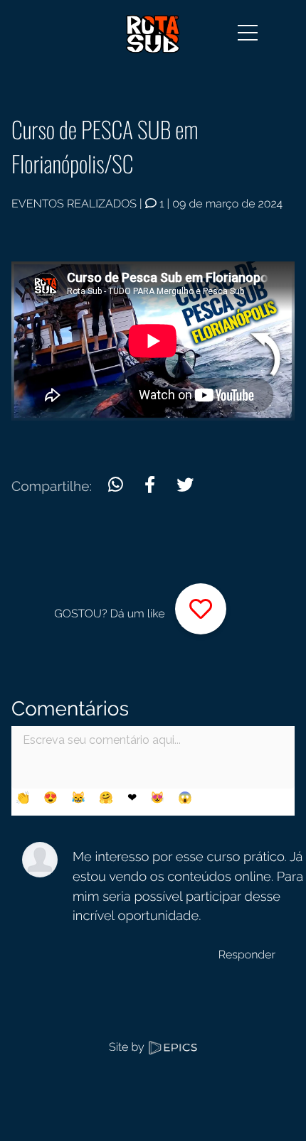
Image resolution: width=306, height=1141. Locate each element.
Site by (128, 1047)
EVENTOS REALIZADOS (74, 203)
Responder (246, 954)
